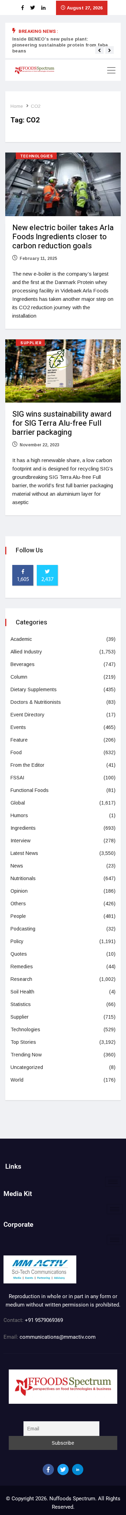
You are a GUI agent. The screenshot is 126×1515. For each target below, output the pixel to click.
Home (16, 106)
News (16, 866)
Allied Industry (26, 651)
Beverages (22, 664)
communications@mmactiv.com (57, 1337)
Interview (20, 840)
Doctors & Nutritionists (35, 702)
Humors (19, 815)
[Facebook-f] (48, 1469)
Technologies (36, 156)
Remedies (21, 966)
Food (16, 752)
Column (18, 677)
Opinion (19, 891)
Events (18, 727)
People (18, 916)
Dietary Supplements (33, 689)
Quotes (18, 954)
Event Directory (27, 714)
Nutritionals (23, 878)
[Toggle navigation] (111, 70)
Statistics (20, 1004)
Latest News (24, 853)
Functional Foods (29, 790)
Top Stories (23, 1042)
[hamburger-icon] (113, 1182)
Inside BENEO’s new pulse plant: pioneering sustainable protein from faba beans (60, 45)
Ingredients (23, 828)
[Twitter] (63, 1469)
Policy (16, 941)
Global (17, 803)
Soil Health (22, 991)
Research (21, 979)
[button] (99, 50)
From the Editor (27, 765)
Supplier (30, 343)
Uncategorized (26, 1067)
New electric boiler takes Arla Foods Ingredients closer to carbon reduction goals (63, 237)
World (16, 1080)
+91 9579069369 (44, 1320)
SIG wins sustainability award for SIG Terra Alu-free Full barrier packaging (61, 423)
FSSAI (17, 777)
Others (18, 903)
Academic (21, 639)
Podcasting (22, 929)
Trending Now (26, 1054)
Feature (19, 740)
